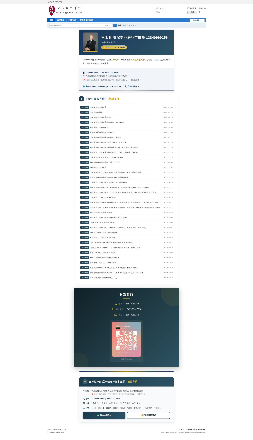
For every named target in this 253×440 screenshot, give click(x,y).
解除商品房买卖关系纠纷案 (101, 212)
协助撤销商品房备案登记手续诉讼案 (104, 162)
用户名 (158, 8)
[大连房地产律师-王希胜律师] (65, 11)
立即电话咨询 (133, 86)
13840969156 (132, 304)
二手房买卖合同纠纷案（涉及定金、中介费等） (109, 182)
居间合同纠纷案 (96, 112)
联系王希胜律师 (86, 20)
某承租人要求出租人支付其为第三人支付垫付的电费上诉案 (114, 268)
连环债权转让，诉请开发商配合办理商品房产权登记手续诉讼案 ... (117, 172)
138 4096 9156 (92, 73)
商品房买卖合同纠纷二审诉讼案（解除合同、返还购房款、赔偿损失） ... (119, 227)
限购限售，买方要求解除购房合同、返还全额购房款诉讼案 (114, 152)
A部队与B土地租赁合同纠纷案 (102, 222)
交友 (128, 25)
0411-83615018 (111, 73)
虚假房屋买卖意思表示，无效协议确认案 (106, 157)
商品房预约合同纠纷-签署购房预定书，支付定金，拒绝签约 (114, 147)
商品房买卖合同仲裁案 (99, 127)
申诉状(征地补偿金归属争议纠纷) (103, 278)
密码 (158, 12)
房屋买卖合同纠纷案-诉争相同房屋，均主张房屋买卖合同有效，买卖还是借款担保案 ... (125, 202)
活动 (124, 25)
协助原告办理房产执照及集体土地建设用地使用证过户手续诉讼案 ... (117, 273)
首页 (51, 20)
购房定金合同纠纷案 (98, 167)
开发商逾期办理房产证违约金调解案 (104, 257)
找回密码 (202, 8)
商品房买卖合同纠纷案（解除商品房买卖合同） (109, 217)
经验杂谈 (72, 20)
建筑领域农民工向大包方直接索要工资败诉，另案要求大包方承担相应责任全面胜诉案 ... (126, 207)
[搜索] (115, 25)
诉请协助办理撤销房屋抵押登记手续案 (105, 137)
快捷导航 (196, 20)
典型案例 (60, 20)
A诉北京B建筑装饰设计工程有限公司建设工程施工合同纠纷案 (115, 247)
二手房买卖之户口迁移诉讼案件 (103, 197)
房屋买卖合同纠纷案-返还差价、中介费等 (107, 122)
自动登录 (193, 8)
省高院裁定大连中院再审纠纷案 (103, 237)
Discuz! (59, 430)
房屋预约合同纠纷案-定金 (100, 117)
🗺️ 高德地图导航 (104, 415)
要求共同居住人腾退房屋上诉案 (103, 252)
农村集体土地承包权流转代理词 (103, 262)
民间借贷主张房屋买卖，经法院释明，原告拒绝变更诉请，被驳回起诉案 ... (120, 187)
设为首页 (51, 2)
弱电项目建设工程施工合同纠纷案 (104, 232)
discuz (133, 25)
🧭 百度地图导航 (148, 415)
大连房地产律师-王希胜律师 (196, 430)
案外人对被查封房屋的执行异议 (103, 132)
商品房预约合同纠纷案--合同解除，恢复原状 (108, 142)
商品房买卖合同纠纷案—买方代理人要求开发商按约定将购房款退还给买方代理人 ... (124, 192)
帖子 (106, 25)
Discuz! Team (60, 432)
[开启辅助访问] (205, 2)
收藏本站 (58, 2)
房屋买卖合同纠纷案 (98, 107)
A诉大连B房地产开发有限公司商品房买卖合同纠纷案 (111, 242)
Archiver (181, 430)
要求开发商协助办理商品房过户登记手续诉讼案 (109, 177)
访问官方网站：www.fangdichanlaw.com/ (103, 86)
